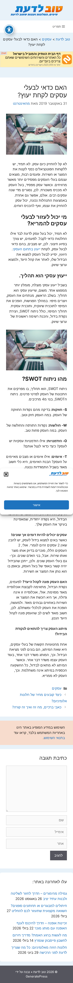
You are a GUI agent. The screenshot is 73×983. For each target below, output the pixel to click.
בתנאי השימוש (54, 738)
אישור (36, 505)
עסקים (56, 688)
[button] (6, 474)
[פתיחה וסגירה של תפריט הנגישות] (9, 30)
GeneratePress (36, 976)
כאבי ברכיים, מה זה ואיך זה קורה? (36, 707)
